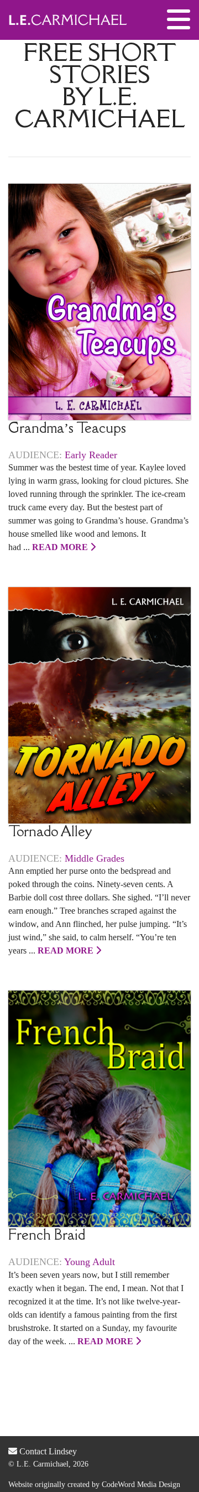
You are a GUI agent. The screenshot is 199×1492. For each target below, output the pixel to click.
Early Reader (91, 454)
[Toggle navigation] (178, 20)
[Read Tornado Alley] (99, 704)
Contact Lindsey (47, 1451)
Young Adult (89, 1261)
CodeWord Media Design (141, 1484)
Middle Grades (94, 858)
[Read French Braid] (99, 1108)
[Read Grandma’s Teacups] (99, 300)
